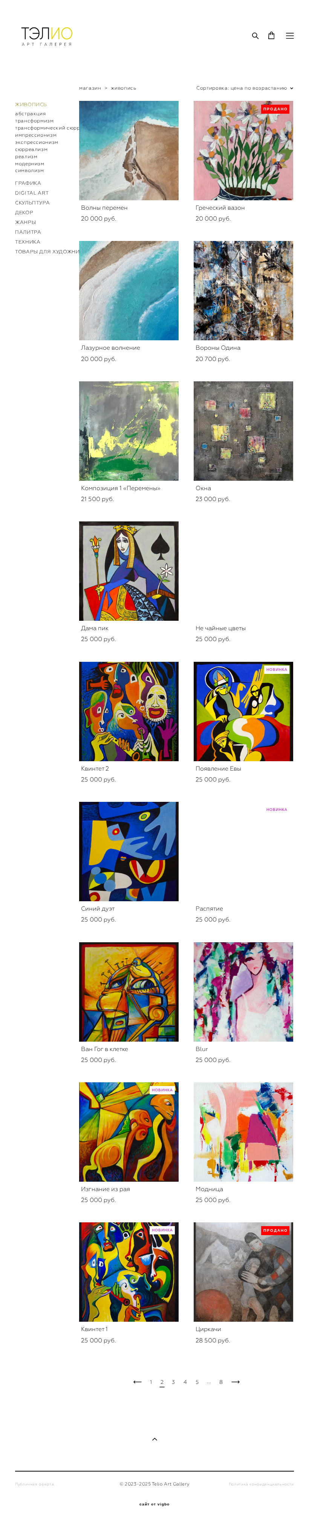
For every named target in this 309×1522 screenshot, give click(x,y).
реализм (26, 156)
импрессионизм (36, 135)
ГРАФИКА (28, 183)
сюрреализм (31, 149)
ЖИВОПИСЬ (31, 104)
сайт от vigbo (154, 1504)
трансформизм (34, 120)
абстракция (30, 113)
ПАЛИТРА (28, 232)
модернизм (29, 163)
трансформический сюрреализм (57, 128)
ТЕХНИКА (28, 242)
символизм (29, 170)
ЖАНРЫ (25, 222)
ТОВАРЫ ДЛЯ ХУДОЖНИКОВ (52, 251)
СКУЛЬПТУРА (32, 203)
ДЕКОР (24, 212)
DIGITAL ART (32, 193)
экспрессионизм (36, 142)
